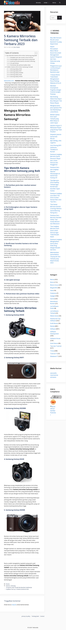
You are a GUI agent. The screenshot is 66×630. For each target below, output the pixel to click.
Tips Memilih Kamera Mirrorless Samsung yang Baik (21, 55)
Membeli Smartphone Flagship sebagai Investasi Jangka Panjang (55, 90)
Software (53, 329)
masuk (14, 605)
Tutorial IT (53, 353)
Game (52, 299)
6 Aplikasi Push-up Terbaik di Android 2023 (17, 589)
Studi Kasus (54, 343)
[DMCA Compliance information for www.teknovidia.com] (56, 398)
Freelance (53, 293)
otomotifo (53, 373)
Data (51, 290)
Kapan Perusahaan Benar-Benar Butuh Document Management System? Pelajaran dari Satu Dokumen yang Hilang (56, 55)
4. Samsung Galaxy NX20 (15, 74)
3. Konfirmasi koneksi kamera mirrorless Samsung (22, 61)
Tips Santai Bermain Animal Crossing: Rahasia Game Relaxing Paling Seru (55, 208)
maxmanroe (54, 375)
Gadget (52, 296)
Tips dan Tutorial (55, 346)
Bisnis (52, 282)
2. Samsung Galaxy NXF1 (15, 71)
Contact (42, 616)
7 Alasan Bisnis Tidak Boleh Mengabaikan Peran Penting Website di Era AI (55, 79)
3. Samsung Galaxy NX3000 (16, 72)
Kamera (8, 585)
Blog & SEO (53, 288)
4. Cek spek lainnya (14, 63)
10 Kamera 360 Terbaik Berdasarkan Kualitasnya (19, 587)
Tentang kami (35, 616)
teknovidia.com (9, 81)
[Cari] (59, 18)
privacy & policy (26, 616)
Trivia (52, 351)
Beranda (38, 2)
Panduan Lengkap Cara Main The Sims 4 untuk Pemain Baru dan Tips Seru (56, 197)
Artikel (45, 2)
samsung (13, 585)
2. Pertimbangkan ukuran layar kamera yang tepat (22, 59)
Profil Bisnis (54, 323)
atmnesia (53, 377)
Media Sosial (54, 316)
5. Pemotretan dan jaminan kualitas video (20, 65)
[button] (60, 2)
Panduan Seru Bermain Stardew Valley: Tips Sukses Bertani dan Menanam (55, 219)
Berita (54, 2)
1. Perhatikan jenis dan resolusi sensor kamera (21, 57)
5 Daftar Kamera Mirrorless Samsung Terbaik (19, 67)
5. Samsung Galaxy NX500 (15, 76)
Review (8, 584)
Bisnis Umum (54, 285)
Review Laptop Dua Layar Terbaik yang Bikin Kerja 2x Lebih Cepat (54, 119)
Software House (55, 338)
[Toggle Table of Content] (35, 53)
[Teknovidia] (12, 2)
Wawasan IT (54, 356)
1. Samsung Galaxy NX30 (15, 69)
